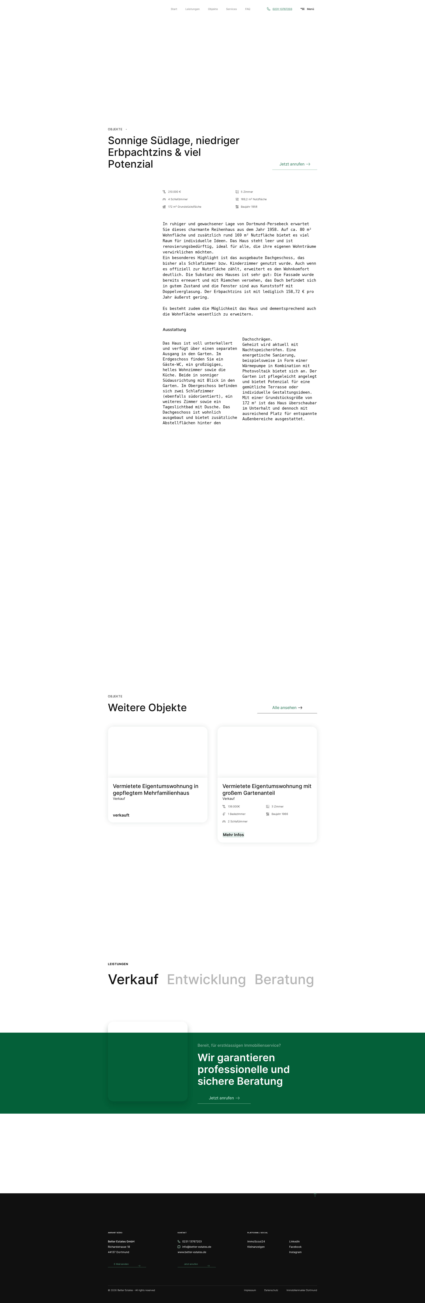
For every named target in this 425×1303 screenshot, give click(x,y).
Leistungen (192, 9)
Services (231, 9)
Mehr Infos (233, 834)
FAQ (247, 9)
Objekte (213, 9)
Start (174, 9)
